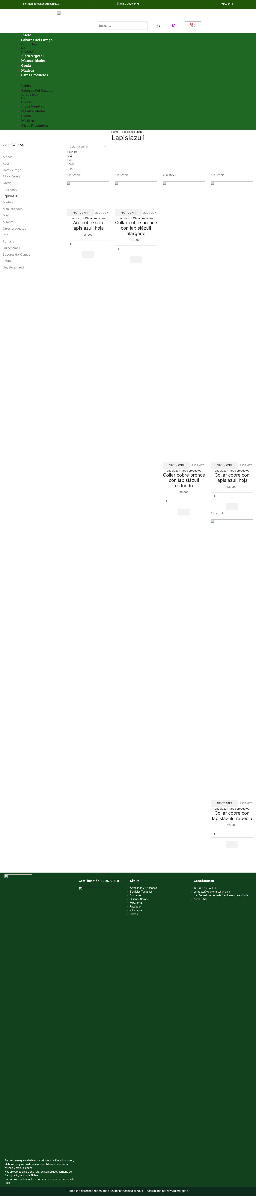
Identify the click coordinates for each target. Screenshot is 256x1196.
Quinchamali (11, 248)
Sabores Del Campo (37, 40)
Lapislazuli (77, 218)
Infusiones (27, 51)
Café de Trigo (29, 44)
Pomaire (8, 241)
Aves (6, 163)
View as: (72, 151)
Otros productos (95, 218)
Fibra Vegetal (32, 55)
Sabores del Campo (17, 254)
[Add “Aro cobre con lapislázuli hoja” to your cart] (88, 254)
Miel (23, 47)
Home (114, 131)
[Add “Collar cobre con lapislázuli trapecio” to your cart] (232, 844)
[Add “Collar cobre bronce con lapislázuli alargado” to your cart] (136, 259)
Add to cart (80, 212)
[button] (128, 81)
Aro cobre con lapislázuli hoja (88, 225)
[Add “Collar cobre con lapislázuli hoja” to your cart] (232, 506)
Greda (26, 65)
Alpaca (8, 157)
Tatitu (7, 261)
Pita (5, 235)
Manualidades (33, 60)
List (69, 160)
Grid (69, 156)
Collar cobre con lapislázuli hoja (232, 477)
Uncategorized (13, 267)
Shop (138, 131)
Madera (27, 70)
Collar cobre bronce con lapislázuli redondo (184, 480)
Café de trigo (12, 170)
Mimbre (8, 222)
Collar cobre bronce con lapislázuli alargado (136, 228)
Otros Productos (34, 75)
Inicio (26, 35)
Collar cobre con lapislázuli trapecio (232, 815)
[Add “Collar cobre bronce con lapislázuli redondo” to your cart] (184, 512)
